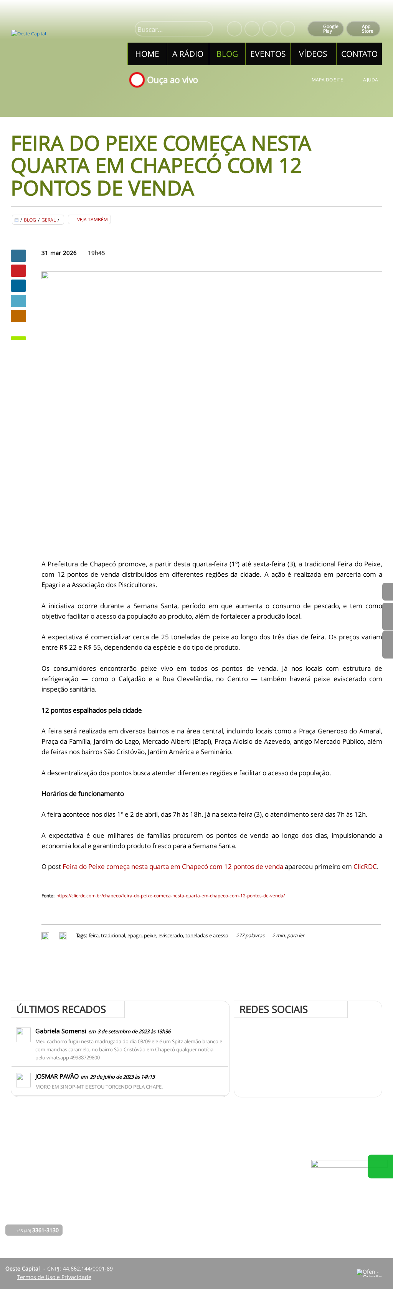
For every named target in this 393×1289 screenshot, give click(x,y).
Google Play (331, 28)
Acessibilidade (23, 1237)
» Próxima (387, 616)
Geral (48, 220)
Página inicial (137, 1181)
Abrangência (182, 1202)
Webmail (246, 1213)
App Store (367, 28)
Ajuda (370, 79)
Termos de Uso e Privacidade (54, 1277)
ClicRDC (365, 866)
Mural (173, 1181)
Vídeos (128, 1224)
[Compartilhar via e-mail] (18, 316)
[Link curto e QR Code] (23, 1268)
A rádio (129, 1192)
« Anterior (387, 645)
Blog (30, 220)
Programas (179, 1192)
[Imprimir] (46, 935)
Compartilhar (18, 256)
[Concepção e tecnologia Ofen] (372, 1273)
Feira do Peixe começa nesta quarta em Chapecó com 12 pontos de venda (173, 866)
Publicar (18, 286)
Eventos (130, 1213)
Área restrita (251, 1202)
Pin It (18, 271)
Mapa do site (327, 79)
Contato (176, 1213)
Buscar (203, 29)
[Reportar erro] (63, 935)
